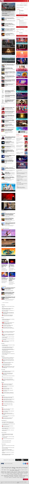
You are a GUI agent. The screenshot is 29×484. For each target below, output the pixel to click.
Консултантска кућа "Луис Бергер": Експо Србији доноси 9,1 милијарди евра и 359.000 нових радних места (8, 380)
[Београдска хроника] (22, 68)
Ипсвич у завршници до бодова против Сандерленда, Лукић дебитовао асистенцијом (9, 130)
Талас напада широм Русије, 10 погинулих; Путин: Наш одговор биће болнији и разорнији (9, 34)
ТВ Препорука (4, 182)
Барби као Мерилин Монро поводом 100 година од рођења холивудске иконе (8, 428)
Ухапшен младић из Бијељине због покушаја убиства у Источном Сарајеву (8, 354)
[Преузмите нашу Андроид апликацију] (18, 460)
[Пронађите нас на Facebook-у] (25, 463)
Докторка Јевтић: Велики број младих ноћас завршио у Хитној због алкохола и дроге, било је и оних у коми (8, 360)
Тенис (2, 407)
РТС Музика (15, 474)
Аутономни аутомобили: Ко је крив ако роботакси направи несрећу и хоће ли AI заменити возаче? (9, 293)
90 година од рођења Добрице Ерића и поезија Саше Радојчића (8, 245)
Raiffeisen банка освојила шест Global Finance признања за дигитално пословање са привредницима (10, 214)
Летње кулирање (4, 255)
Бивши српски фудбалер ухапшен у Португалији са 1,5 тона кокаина (8, 339)
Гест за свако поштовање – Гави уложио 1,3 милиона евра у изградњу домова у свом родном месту (8, 393)
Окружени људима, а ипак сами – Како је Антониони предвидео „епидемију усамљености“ (10, 298)
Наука (5, 472)
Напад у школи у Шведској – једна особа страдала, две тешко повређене (8, 337)
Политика (3, 304)
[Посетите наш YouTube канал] (27, 463)
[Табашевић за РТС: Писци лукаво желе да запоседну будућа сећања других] (8, 43)
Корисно (4, 212)
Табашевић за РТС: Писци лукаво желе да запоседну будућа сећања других (7, 46)
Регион (2, 317)
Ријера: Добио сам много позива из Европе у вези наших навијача (9, 111)
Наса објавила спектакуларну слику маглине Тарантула (4, 278)
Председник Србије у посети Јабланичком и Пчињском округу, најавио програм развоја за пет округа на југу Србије (10, 24)
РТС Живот (21, 473)
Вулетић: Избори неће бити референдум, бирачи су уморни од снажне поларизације (7, 315)
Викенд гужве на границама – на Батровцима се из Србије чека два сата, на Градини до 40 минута (8, 358)
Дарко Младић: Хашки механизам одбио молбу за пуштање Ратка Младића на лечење (8, 352)
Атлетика (22, 469)
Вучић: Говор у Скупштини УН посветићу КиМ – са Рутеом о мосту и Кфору (10, 64)
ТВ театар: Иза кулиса (4, 200)
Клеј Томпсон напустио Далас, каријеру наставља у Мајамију (7, 405)
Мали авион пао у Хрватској (5, 321)
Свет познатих (3, 432)
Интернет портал (22, 477)
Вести (3, 467)
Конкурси (18, 477)
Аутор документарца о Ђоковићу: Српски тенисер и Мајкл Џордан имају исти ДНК (7, 418)
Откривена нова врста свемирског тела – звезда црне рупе (11, 265)
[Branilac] (22, 47)
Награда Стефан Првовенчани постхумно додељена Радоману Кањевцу (10, 173)
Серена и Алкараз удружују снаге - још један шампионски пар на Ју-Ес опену (9, 116)
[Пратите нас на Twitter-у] (23, 463)
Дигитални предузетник (13, 472)
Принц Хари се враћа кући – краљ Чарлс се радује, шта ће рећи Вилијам (8, 437)
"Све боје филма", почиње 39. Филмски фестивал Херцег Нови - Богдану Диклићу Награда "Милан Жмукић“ (9, 151)
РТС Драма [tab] (18, 19)
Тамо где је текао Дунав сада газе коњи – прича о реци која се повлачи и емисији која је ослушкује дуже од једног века (8, 61)
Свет (10, 467)
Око (3, 89)
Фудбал (2, 382)
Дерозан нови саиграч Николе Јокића (7, 403)
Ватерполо (19, 469)
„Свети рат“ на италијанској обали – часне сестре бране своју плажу (8, 430)
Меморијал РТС (17, 470)
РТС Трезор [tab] (21, 19)
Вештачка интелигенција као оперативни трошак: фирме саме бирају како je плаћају (8, 454)
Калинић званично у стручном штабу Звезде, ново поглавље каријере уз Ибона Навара (8, 397)
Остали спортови (12, 470)
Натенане (4, 286)
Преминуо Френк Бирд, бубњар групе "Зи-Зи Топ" (8, 439)
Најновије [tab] (17, 134)
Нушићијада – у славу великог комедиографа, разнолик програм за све (10, 168)
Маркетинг (10, 477)
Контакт (7, 477)
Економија (3, 369)
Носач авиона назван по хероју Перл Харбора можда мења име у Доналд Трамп (8, 424)
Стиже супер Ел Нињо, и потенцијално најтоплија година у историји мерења (9, 142)
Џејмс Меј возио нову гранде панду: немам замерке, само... (10, 146)
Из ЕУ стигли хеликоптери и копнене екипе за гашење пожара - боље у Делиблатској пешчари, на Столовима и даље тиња (8, 8)
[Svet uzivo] (22, 61)
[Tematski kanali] (22, 130)
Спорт (3, 106)
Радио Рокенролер (6, 476)
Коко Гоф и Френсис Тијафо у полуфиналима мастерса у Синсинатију (8, 411)
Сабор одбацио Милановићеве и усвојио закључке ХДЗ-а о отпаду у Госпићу (7, 325)
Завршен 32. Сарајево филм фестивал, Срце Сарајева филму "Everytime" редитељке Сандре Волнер (9, 161)
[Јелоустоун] (22, 103)
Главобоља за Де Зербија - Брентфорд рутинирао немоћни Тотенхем (9, 125)
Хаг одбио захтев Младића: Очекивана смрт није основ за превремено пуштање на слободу (10, 72)
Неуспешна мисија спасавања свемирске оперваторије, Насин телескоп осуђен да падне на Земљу (8, 450)
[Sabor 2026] (22, 82)
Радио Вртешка (16, 476)
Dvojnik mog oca (19, 175)
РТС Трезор (11, 474)
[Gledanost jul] (22, 75)
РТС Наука (14, 473)
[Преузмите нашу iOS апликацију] (25, 460)
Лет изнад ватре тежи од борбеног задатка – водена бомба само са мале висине (9, 19)
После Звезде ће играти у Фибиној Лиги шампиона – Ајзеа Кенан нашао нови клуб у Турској (8, 401)
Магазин (4, 135)
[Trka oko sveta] (22, 40)
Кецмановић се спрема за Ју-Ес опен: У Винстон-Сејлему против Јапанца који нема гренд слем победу (8, 414)
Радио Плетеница (25, 475)
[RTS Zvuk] (22, 96)
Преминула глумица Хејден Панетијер (6, 440)
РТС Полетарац (20, 474)
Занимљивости (3, 420)
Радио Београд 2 (11, 475)
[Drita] (22, 116)
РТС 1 (3, 473)
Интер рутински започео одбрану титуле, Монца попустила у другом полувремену (9, 121)
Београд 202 (21, 475)
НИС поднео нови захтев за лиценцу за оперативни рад (8, 376)
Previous (16, 9)
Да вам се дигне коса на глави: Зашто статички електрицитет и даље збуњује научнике (8, 54)
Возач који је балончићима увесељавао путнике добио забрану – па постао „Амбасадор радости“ (8, 422)
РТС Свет (11, 473)
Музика (12, 471)
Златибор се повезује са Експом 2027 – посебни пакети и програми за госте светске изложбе (10, 223)
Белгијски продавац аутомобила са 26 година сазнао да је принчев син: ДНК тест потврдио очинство (10, 137)
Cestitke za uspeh (19, 182)
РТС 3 (8, 473)
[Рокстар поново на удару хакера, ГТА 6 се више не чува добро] (4, 261)
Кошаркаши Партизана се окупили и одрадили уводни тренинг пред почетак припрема (8, 399)
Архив (24, 476)
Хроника (2, 343)
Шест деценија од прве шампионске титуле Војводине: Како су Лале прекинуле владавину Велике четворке (10, 100)
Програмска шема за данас (22, 15)
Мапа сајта (25, 479)
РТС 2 (6, 473)
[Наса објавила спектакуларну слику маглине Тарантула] (4, 274)
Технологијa (3, 444)
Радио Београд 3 (16, 475)
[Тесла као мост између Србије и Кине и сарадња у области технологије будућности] (12, 274)
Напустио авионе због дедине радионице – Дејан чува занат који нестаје (7, 426)
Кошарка (2, 395)
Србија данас (13, 467)
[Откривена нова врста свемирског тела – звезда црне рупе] (12, 261)
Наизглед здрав (26, 472)
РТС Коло (8, 474)
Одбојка (13, 469)
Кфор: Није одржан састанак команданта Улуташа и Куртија (9, 68)
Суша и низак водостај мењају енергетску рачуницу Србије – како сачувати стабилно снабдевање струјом (7, 374)
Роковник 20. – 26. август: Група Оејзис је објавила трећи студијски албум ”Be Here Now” (9, 178)
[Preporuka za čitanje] (22, 123)
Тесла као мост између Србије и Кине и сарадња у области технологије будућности (12, 279)
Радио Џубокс (12, 476)
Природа (8, 472)
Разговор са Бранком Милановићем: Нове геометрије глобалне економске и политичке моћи (10, 96)
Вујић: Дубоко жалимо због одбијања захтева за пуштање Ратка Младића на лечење (8, 308)
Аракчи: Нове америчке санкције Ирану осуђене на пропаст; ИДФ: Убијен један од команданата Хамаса (10, 80)
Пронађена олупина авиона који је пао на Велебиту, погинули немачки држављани (10, 84)
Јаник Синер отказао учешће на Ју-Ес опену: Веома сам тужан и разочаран (8, 416)
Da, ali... (17, 171)
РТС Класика (25, 473)
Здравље (26, 471)
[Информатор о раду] (22, 165)
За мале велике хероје (20, 472)
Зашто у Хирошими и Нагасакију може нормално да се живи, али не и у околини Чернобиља (10, 288)
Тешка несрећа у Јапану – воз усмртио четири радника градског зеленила (8, 341)
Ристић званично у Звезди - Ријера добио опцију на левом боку (9, 108)
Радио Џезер (21, 476)
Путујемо (19, 471)
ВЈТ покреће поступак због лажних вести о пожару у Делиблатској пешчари (10, 76)
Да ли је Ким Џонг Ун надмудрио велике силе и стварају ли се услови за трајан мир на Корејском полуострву (10, 29)
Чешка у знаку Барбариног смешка (6, 236)
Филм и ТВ (2, 472)
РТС (5, 477)
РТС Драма (17, 473)
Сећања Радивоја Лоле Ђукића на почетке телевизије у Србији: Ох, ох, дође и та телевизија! (10, 91)
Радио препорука (5, 228)
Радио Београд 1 (6, 475)
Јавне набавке (14, 477)
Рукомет (16, 469)
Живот (5, 471)
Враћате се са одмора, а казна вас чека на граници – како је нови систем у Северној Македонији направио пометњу (8, 323)
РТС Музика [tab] (25, 19)
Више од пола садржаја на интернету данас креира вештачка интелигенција (10, 156)
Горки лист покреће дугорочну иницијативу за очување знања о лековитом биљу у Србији (9, 219)
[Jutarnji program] (22, 54)
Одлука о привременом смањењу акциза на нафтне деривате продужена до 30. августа (8, 371)
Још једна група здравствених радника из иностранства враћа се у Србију (7, 364)
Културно (4, 166)
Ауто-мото (26, 469)
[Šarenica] (22, 109)
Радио (2, 475)
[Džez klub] (22, 89)
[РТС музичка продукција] (22, 158)
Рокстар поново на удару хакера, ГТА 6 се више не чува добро (4, 265)
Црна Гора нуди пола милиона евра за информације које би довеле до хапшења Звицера (8, 327)
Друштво (2, 356)
